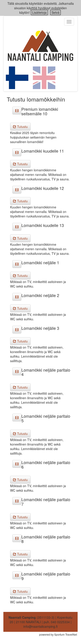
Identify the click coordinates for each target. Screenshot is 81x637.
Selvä (55, 12)
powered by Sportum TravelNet (58, 634)
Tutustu (22, 126)
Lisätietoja (39, 12)
